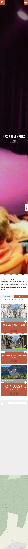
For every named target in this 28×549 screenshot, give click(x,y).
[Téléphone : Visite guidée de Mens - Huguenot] (12, 331)
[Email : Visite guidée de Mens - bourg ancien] (15, 361)
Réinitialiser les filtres (21, 544)
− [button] (1, 404)
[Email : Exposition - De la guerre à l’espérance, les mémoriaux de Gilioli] (14, 393)
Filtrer (21, 296)
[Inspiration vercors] (26, 207)
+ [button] (1, 402)
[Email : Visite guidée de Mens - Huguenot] (15, 331)
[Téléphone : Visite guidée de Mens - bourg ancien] (12, 361)
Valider (7, 544)
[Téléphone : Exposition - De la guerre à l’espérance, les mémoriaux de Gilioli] (11, 393)
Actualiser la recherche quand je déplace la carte (18, 402)
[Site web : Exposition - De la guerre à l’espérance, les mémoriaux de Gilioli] (17, 393)
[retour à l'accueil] (2, 2)
